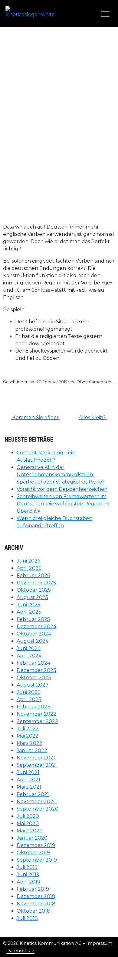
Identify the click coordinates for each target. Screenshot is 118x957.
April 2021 (28, 780)
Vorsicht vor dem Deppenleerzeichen (62, 489)
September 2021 (37, 765)
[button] (105, 13)
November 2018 (36, 904)
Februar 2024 (33, 663)
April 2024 (29, 656)
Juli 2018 (27, 918)
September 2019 (37, 860)
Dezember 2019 (36, 845)
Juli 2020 (28, 816)
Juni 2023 (29, 692)
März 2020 (30, 831)
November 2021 (36, 758)
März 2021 (29, 787)
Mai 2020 (28, 823)
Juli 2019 (27, 867)
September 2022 (37, 721)
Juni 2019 (28, 874)
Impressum (99, 943)
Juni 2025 (28, 605)
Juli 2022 (28, 729)
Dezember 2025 (36, 583)
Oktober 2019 (33, 852)
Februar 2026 (33, 575)
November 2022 (36, 714)
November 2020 (37, 801)
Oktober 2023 (34, 677)
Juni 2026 (28, 561)
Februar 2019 (33, 889)
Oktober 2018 (33, 911)
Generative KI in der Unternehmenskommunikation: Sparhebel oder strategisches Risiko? (61, 474)
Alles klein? (93, 417)
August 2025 (32, 597)
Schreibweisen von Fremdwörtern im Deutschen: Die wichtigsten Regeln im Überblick (63, 504)
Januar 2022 (32, 750)
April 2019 (28, 882)
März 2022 (29, 743)
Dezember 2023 (36, 670)
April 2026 (29, 568)
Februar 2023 (33, 707)
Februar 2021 (33, 794)
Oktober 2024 (34, 634)
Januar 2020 (32, 838)
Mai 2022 (27, 736)
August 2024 (32, 641)
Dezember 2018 (36, 896)
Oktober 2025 (34, 590)
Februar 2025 (33, 619)
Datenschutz (20, 950)
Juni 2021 (28, 772)
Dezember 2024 (36, 626)
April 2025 (29, 612)
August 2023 (32, 685)
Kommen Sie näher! (35, 417)
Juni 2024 (29, 648)
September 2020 (37, 809)
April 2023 (29, 699)
